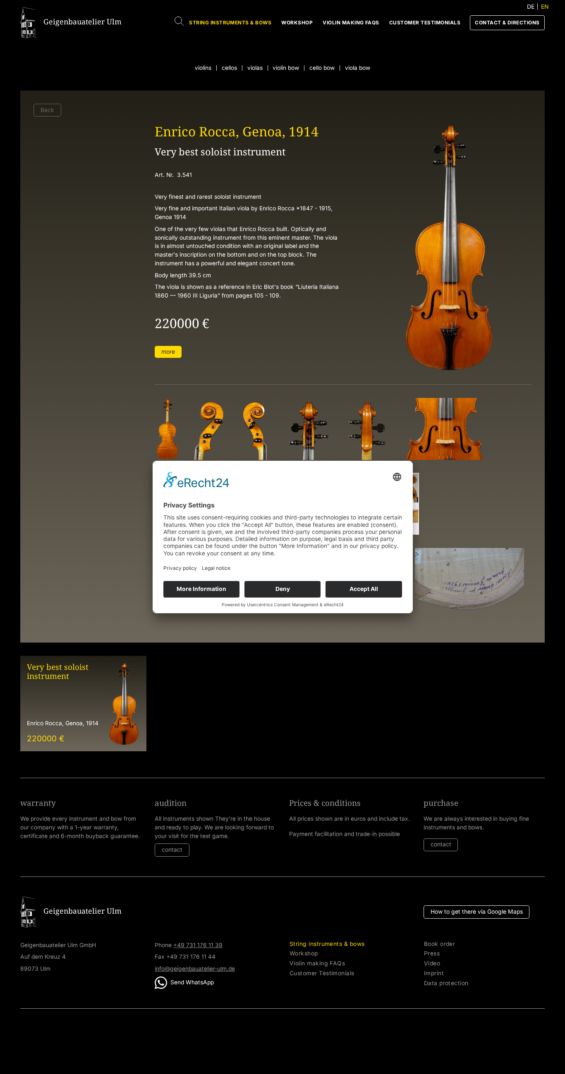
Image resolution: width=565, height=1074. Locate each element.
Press (432, 953)
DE (530, 6)
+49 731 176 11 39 (198, 945)
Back (47, 110)
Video (432, 963)
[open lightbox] (167, 429)
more (168, 351)
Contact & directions (507, 22)
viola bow (357, 68)
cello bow (322, 68)
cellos (229, 68)
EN (544, 6)
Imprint (434, 973)
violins (203, 68)
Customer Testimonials (424, 22)
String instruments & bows (230, 22)
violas (255, 68)
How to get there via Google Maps (477, 911)
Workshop (297, 22)
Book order (439, 944)
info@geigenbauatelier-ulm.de (195, 968)
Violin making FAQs (351, 22)
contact (172, 849)
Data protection (446, 983)
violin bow (286, 68)
